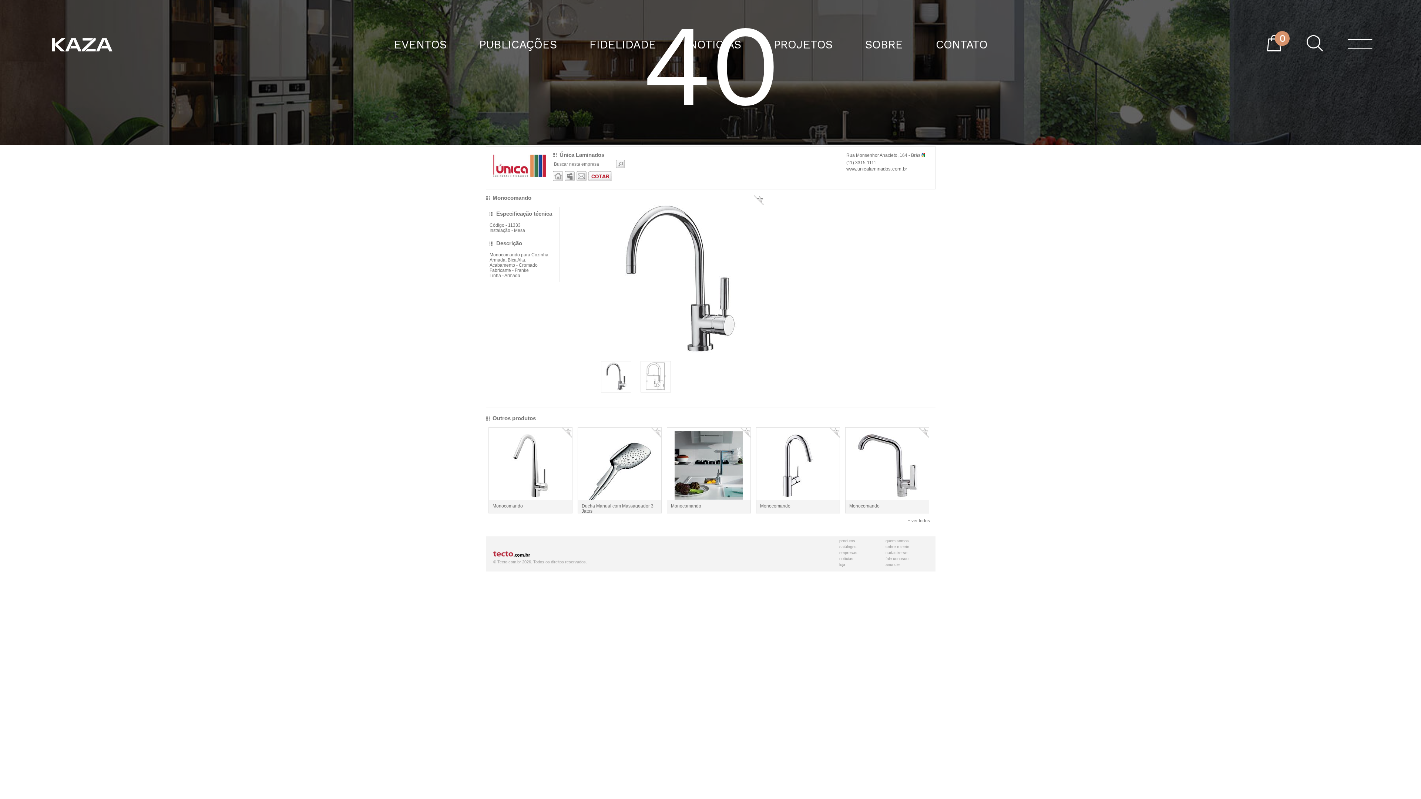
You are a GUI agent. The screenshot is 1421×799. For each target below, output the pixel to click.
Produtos (847, 541)
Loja (842, 564)
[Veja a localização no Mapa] (923, 155)
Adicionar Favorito (759, 200)
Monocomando (508, 506)
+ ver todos (919, 520)
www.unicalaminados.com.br (876, 169)
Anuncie (893, 564)
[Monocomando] (616, 389)
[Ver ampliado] (680, 356)
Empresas (848, 552)
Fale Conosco (897, 558)
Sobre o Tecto (897, 547)
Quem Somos (897, 541)
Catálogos (848, 547)
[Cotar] (600, 179)
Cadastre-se (896, 552)
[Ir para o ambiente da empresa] (558, 179)
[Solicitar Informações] (582, 179)
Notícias (846, 558)
